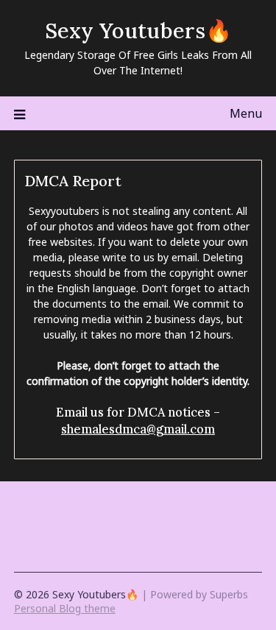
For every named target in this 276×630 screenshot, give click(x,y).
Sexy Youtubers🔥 (138, 30)
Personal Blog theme (65, 608)
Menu (246, 113)
